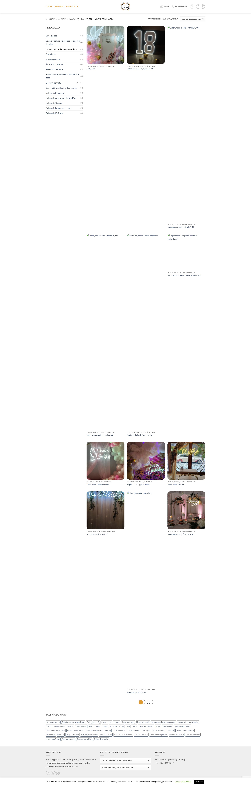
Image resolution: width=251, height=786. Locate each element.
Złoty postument (72, 735)
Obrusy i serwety (53, 82)
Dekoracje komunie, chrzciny (58, 108)
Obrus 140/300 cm (146, 726)
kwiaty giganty (81, 726)
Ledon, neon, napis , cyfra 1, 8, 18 (140, 69)
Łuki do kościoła (106, 735)
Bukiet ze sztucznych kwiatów (73, 722)
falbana (116, 722)
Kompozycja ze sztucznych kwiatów (60, 726)
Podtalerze (51, 54)
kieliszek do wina (127, 722)
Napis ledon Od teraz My (137, 692)
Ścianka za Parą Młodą (158, 735)
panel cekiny (167, 726)
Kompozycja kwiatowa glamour (163, 722)
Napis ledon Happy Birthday (138, 484)
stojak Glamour (133, 731)
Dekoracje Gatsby (54, 103)
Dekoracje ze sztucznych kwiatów (61, 98)
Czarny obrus (106, 722)
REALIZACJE (72, 6)
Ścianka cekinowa (141, 735)
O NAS (49, 6)
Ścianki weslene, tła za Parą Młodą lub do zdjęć (63, 42)
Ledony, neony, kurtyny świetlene (61, 49)
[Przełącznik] (81, 82)
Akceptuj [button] (199, 782)
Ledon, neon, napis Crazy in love (180, 534)
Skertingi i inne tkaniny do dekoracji (62, 88)
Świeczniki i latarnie (54, 64)
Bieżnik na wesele (53, 722)
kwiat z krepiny (94, 726)
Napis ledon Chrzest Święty (98, 484)
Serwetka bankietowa (94, 731)
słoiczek (171, 731)
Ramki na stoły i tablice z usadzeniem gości (62, 76)
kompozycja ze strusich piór (188, 722)
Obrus (134, 726)
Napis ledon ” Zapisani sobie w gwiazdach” (184, 275)
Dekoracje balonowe (55, 93)
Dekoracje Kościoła (54, 113)
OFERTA (59, 6)
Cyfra (89, 722)
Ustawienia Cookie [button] (183, 781)
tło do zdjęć (51, 735)
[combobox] (125, 767)
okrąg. (158, 726)
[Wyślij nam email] (57, 773)
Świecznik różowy (53, 739)
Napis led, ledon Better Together (140, 435)
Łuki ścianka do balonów (123, 735)
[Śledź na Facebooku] (198, 6)
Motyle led (91, 69)
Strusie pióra (51, 35)
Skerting (107, 731)
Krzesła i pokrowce (54, 69)
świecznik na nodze (101, 739)
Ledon (105, 726)
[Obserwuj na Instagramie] (203, 6)
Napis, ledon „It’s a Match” (97, 534)
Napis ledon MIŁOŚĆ (176, 484)
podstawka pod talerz (183, 726)
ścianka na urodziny (84, 739)
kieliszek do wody (142, 722)
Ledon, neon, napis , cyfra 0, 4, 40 (180, 227)
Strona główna (56, 18)
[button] (192, 6)
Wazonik (60, 735)
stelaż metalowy (119, 731)
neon (128, 726)
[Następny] (151, 702)
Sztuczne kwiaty (159, 731)
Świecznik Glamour (176, 735)
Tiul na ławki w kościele (185, 731)
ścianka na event (68, 739)
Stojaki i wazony (53, 59)
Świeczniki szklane (193, 735)
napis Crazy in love (117, 726)
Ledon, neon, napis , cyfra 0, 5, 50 (100, 435)
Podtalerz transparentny (56, 731)
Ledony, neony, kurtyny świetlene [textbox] (117, 767)
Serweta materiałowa (75, 731)
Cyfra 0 (96, 722)
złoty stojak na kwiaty (89, 735)
